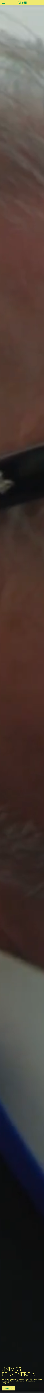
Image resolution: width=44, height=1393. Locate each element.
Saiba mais (8, 1388)
